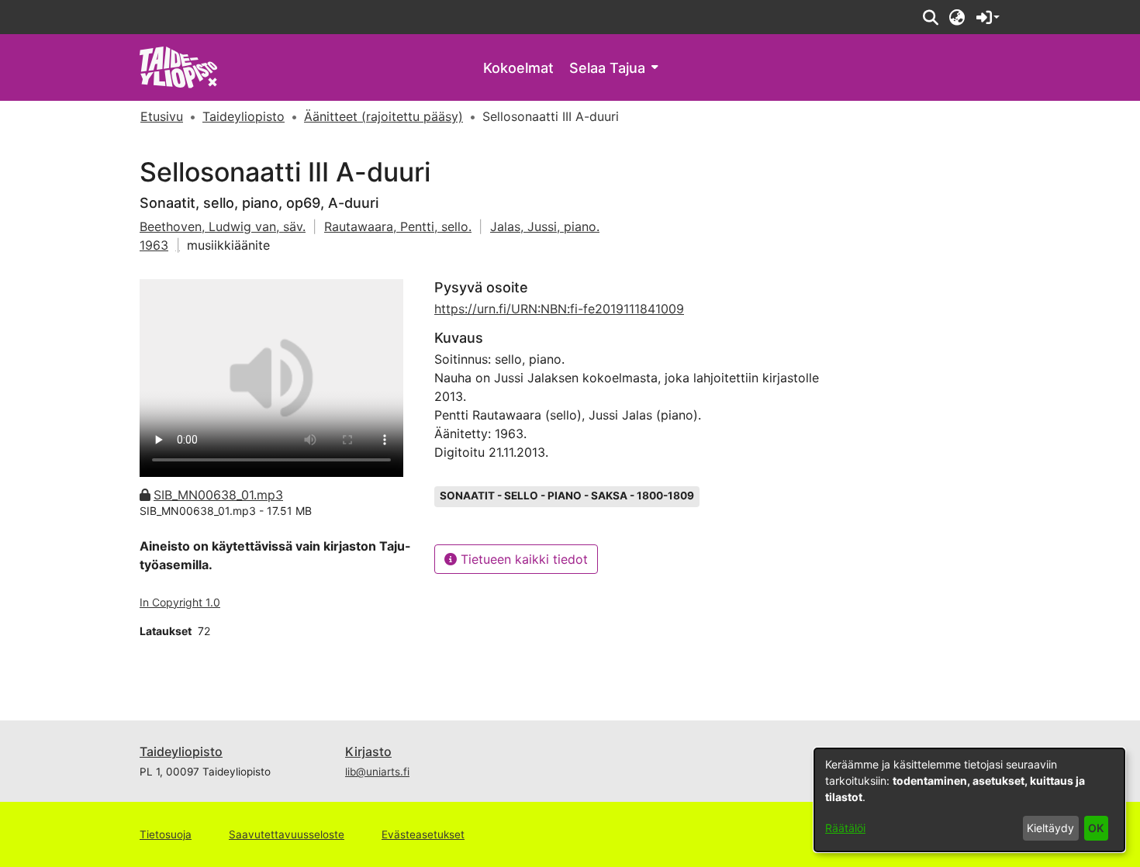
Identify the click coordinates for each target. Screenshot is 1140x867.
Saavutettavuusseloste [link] (286, 834)
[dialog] (969, 799)
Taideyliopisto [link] (243, 116)
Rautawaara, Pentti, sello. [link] (398, 226)
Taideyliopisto (181, 751)
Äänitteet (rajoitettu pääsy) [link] (383, 116)
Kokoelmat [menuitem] (518, 68)
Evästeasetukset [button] (423, 834)
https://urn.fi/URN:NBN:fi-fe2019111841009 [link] (559, 308)
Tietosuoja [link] (166, 834)
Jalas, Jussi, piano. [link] (544, 226)
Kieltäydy (1050, 827)
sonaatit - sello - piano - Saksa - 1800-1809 (567, 495)
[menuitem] (613, 67)
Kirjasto (368, 751)
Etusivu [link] (161, 116)
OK (1096, 827)
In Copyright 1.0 (180, 602)
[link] (179, 66)
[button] (930, 17)
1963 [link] (154, 245)
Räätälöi (845, 827)
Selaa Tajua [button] (607, 68)
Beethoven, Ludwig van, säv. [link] (223, 226)
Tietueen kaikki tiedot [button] (522, 559)
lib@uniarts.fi (377, 771)
